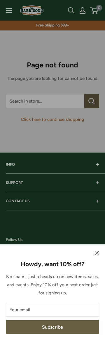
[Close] (97, 253)
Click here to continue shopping (52, 119)
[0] (94, 10)
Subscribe (52, 327)
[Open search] (71, 10)
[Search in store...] (91, 101)
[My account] (82, 10)
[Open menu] (9, 10)
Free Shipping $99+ (52, 25)
